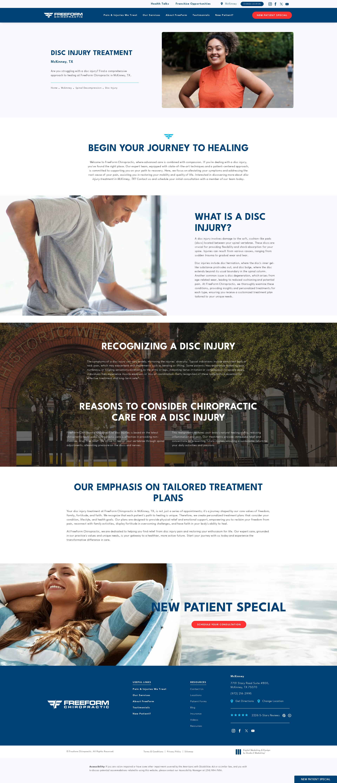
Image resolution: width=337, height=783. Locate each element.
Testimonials (201, 15)
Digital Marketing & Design (256, 752)
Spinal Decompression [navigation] (88, 88)
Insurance (196, 713)
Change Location (252, 4)
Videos (194, 720)
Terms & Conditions (153, 752)
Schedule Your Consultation (219, 624)
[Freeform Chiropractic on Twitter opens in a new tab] (281, 4)
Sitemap (189, 752)
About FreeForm (176, 15)
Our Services (151, 15)
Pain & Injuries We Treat (120, 15)
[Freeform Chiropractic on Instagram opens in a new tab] (270, 4)
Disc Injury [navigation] (111, 88)
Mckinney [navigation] (66, 88)
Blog (192, 707)
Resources (196, 726)
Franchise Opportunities (193, 3)
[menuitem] (270, 4)
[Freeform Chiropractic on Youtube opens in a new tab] (287, 4)
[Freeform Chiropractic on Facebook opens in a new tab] (275, 4)
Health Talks (160, 3)
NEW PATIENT (218, 608)
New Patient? (224, 15)
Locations (196, 695)
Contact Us (197, 689)
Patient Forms (198, 701)
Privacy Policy (174, 752)
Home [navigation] (54, 88)
